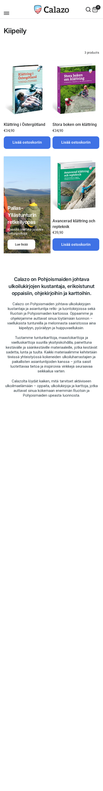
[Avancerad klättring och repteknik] (75, 185)
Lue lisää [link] (21, 244)
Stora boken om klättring (74, 124)
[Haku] (88, 9)
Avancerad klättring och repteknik (73, 224)
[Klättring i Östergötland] (27, 89)
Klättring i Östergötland (24, 124)
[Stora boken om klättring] (75, 89)
